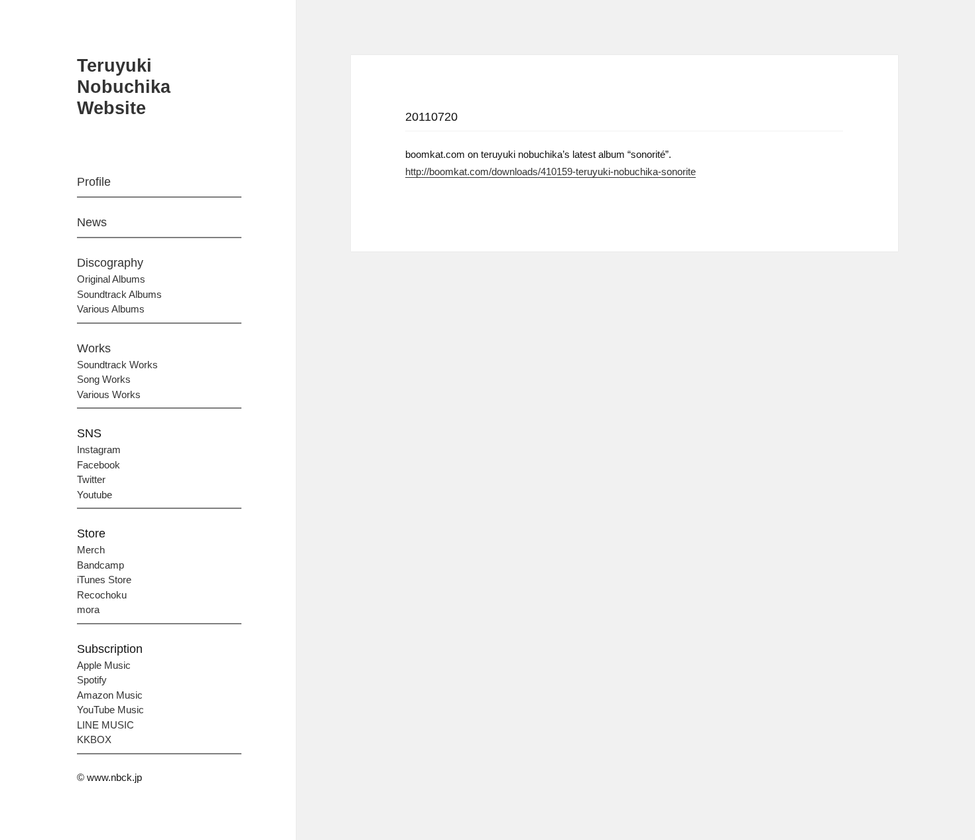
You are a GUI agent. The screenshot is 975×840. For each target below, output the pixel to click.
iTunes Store (104, 579)
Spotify (92, 679)
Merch (91, 549)
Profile (94, 181)
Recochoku (102, 594)
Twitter (91, 479)
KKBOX (94, 739)
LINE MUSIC (105, 725)
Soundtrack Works (117, 364)
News (92, 222)
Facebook (98, 464)
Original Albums (111, 279)
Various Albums (111, 309)
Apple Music (104, 665)
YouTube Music (110, 709)
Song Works (104, 379)
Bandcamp (100, 565)
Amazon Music (110, 695)
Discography (110, 262)
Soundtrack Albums (119, 294)
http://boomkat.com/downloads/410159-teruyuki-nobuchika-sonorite (550, 171)
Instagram (99, 449)
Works (94, 348)
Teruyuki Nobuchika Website (123, 87)
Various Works (109, 394)
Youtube (94, 494)
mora (88, 609)
